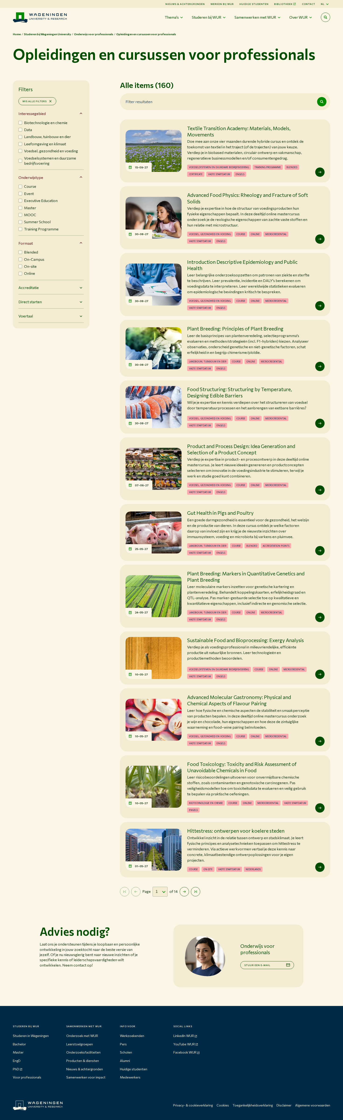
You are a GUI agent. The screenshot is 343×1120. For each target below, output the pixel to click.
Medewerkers (130, 1077)
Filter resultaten (139, 101)
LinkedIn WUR (183, 1036)
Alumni (125, 1061)
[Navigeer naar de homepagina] (40, 17)
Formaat (25, 243)
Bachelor (19, 1044)
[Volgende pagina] (184, 891)
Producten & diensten (82, 1061)
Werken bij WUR (222, 4)
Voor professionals (27, 1077)
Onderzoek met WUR (82, 1036)
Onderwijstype (30, 177)
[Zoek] (321, 101)
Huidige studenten (254, 4)
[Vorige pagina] (135, 891)
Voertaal (25, 316)
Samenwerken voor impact (85, 1077)
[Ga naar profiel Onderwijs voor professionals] (205, 956)
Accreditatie (28, 287)
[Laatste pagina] (195, 891)
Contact (308, 4)
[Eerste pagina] (124, 891)
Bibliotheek (283, 4)
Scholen (126, 1052)
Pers (123, 1044)
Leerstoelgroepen (79, 1044)
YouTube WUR (184, 1044)
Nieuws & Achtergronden (185, 4)
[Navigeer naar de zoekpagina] (325, 17)
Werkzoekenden (132, 1036)
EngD (17, 1061)
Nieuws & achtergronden (84, 1069)
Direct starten (30, 301)
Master (18, 1052)
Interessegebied (32, 113)
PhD (16, 1069)
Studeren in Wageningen (31, 1036)
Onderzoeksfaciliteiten (83, 1052)
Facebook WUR (184, 1052)
